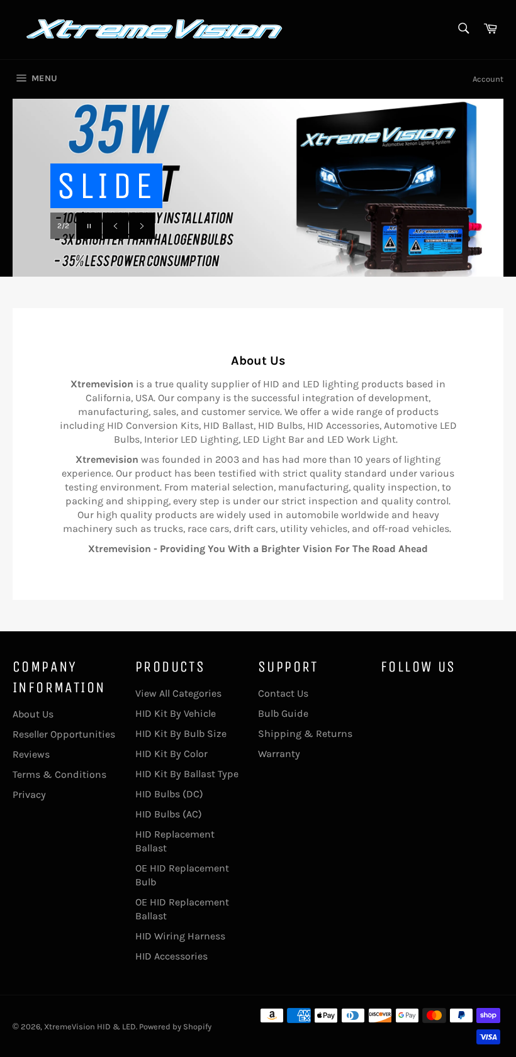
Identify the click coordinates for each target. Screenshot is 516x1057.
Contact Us (283, 693)
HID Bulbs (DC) (169, 794)
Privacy (29, 794)
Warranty (279, 754)
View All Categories (178, 693)
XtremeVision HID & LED (90, 1026)
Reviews (31, 754)
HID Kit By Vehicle (175, 713)
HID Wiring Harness (180, 936)
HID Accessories (171, 956)
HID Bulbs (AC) (168, 814)
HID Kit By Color (171, 754)
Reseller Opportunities (64, 734)
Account (488, 79)
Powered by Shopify (175, 1026)
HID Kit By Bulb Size (181, 733)
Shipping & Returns (305, 733)
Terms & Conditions (59, 774)
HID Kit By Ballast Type (186, 774)
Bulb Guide (283, 713)
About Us (33, 714)
